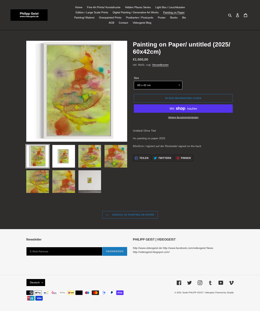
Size (136, 77)
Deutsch (35, 282)
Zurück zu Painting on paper (133, 214)
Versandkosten (160, 64)
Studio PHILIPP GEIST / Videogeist (198, 292)
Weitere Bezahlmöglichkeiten (183, 117)
